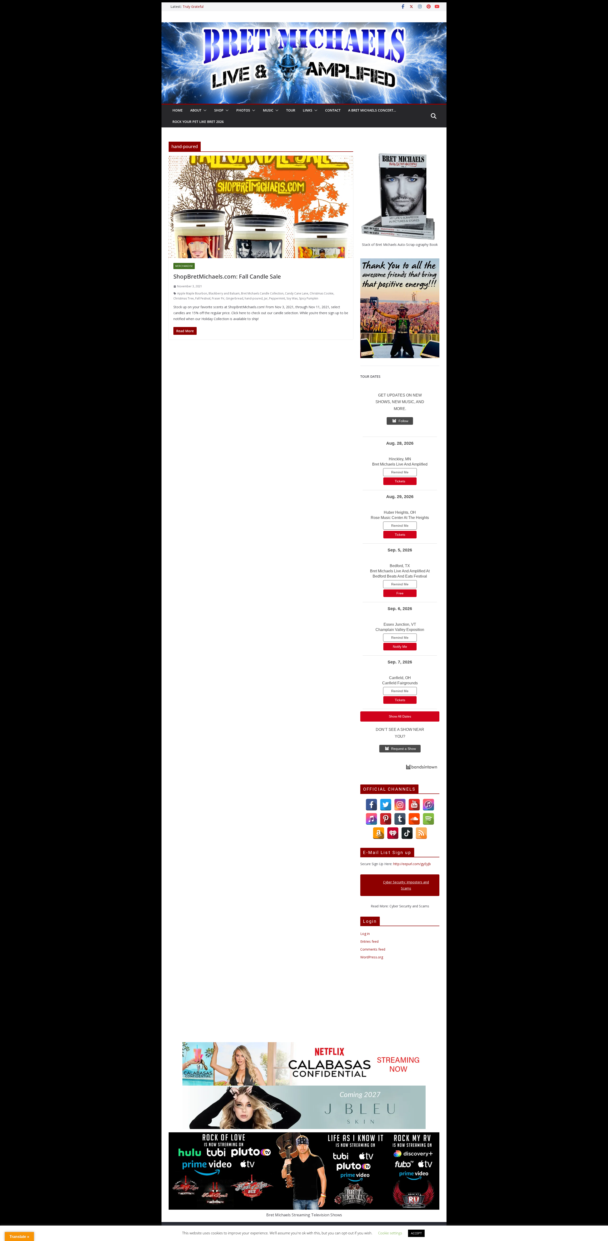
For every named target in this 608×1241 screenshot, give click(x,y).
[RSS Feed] (421, 833)
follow (403, 421)
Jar (266, 298)
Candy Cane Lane (296, 293)
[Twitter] (386, 805)
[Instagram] (400, 805)
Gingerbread (234, 298)
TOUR (290, 110)
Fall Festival (202, 298)
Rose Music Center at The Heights (400, 518)
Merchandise (184, 266)
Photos (243, 110)
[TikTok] (407, 833)
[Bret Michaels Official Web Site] (304, 25)
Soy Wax (292, 298)
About (195, 110)
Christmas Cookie (321, 293)
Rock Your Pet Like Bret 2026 (198, 121)
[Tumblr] (400, 819)
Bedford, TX (400, 566)
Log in (365, 933)
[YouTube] (414, 805)
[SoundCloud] (414, 819)
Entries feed (369, 941)
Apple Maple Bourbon (192, 293)
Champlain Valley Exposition (399, 630)
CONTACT (333, 110)
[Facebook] (371, 805)
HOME (177, 110)
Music (268, 110)
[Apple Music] (371, 819)
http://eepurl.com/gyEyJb (412, 864)
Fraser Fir (218, 298)
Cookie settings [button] (390, 1233)
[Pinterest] (386, 819)
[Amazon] (379, 833)
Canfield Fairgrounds (400, 683)
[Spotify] (428, 819)
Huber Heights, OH (400, 512)
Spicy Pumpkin (308, 298)
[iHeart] (393, 833)
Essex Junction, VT (400, 624)
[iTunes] (428, 805)
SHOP (218, 110)
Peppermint (277, 298)
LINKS (307, 110)
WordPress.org (371, 957)
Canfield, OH (400, 678)
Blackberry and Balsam (224, 293)
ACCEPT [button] (416, 1233)
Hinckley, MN (400, 459)
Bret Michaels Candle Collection (262, 293)
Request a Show (403, 749)
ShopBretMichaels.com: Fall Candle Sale (227, 276)
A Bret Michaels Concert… (372, 110)
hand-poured (254, 298)
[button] (204, 110)
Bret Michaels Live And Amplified (400, 464)
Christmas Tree (183, 298)
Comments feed (372, 949)
